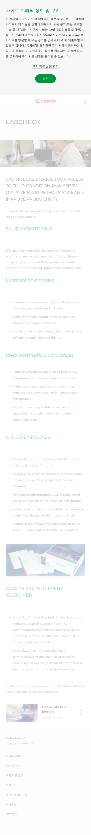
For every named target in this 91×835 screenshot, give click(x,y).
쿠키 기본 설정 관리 (45, 66)
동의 (45, 78)
